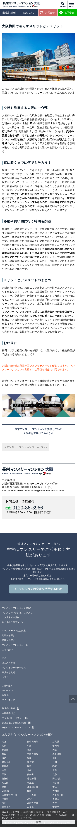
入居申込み (7, 685)
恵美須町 (56, 754)
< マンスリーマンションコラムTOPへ (25, 447)
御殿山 (5, 778)
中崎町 (55, 745)
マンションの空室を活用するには (40, 588)
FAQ (4, 658)
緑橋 (29, 758)
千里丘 (30, 782)
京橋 (4, 787)
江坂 (4, 745)
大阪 (54, 750)
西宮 (29, 799)
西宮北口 (6, 807)
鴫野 (54, 766)
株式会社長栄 (8, 708)
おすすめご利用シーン (12, 622)
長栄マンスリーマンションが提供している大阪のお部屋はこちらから (38, 431)
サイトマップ (8, 700)
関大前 (30, 762)
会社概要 (6, 713)
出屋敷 (5, 799)
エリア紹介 (7, 649)
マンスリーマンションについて (17, 612)
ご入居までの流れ (10, 617)
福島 (29, 750)
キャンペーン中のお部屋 (14, 630)
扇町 (54, 758)
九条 (54, 774)
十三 (54, 787)
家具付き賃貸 (8, 672)
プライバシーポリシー (12, 718)
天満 (4, 774)
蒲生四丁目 (32, 787)
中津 (29, 745)
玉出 (4, 803)
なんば (5, 782)
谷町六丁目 (32, 803)
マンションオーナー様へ (14, 668)
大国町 (55, 791)
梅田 (4, 754)
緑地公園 (31, 778)
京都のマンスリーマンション (16, 727)
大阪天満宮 (32, 754)
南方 (4, 741)
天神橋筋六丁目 (9, 795)
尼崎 (29, 770)
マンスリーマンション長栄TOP (17, 608)
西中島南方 (32, 741)
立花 (54, 803)
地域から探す (8, 635)
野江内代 (56, 778)
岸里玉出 (6, 762)
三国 (54, 762)
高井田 (30, 774)
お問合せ (6, 695)
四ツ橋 (55, 782)
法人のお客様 (8, 663)
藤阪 (29, 791)
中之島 (30, 807)
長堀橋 (55, 799)
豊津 (54, 770)
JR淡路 (5, 791)
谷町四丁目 (57, 795)
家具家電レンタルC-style (14, 723)
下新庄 (55, 807)
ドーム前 (31, 795)
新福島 (5, 750)
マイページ (7, 690)
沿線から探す (8, 640)
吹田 (29, 766)
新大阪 (55, 741)
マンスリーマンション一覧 (15, 645)
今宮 (4, 770)
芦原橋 (5, 766)
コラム (5, 677)
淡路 (4, 758)
